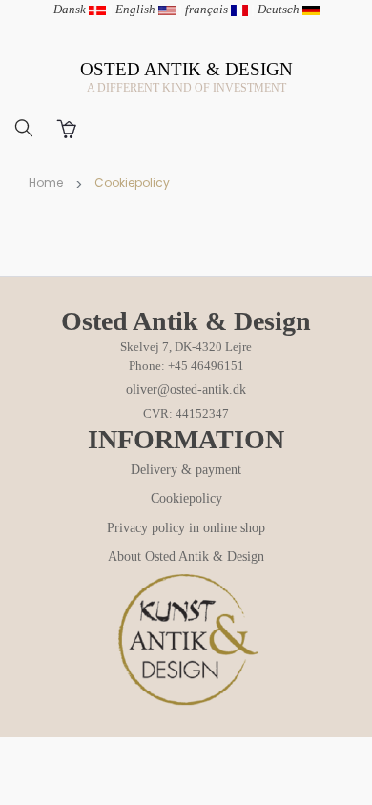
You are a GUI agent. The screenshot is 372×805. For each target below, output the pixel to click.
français (208, 9)
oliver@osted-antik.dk (186, 389)
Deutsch (280, 9)
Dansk (71, 9)
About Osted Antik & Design (186, 556)
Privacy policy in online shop (186, 528)
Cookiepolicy (186, 498)
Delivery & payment (186, 470)
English (136, 9)
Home (46, 183)
